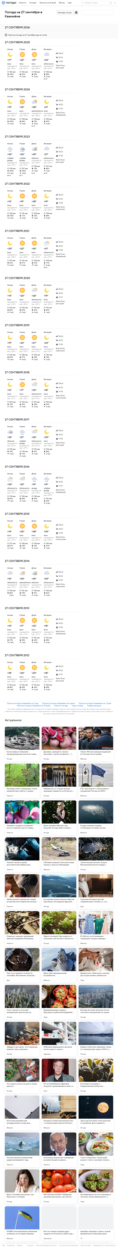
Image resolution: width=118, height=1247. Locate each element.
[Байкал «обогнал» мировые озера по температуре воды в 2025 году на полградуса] (96, 1039)
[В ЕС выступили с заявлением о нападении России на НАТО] (96, 781)
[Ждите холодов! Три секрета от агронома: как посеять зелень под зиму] (59, 928)
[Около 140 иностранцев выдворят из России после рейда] (96, 744)
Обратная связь (85, 1245)
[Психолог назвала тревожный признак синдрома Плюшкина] (22, 928)
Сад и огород (77, 706)
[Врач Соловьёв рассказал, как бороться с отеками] (22, 1186)
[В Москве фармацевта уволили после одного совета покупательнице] (59, 1039)
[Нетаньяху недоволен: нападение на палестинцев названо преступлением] (59, 1150)
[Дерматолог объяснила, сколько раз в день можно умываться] (96, 965)
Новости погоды (61, 706)
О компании (11, 1245)
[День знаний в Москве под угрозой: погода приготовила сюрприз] (59, 817)
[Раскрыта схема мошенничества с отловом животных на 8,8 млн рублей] (59, 1113)
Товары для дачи (94, 706)
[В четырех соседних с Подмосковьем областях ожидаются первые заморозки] (96, 1076)
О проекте (30, 1245)
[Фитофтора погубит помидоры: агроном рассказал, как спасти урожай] (59, 1186)
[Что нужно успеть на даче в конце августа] (22, 1076)
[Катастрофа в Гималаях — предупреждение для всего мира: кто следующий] (22, 744)
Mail (3, 1245)
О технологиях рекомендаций (68, 1245)
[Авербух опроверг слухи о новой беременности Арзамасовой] (96, 1223)
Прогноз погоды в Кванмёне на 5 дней (58, 703)
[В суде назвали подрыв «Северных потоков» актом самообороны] (96, 817)
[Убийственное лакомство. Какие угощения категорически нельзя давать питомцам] (22, 891)
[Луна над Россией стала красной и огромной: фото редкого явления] (96, 1113)
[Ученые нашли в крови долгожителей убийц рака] (22, 854)
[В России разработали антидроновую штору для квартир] (22, 1113)
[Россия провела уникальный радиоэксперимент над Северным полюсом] (22, 1150)
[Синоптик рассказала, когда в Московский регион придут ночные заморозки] (96, 854)
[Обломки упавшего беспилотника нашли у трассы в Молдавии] (59, 854)
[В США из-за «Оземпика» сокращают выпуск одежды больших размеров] (96, 928)
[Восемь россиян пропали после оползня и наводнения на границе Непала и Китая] (96, 1002)
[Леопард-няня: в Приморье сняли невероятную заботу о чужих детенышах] (22, 781)
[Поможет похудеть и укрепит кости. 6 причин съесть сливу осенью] (22, 817)
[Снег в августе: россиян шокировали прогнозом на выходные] (22, 1002)
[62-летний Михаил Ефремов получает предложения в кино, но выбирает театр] (59, 1076)
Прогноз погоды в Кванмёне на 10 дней (33, 706)
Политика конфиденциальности (46, 1245)
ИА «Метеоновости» (109, 1245)
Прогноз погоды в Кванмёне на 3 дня (22, 703)
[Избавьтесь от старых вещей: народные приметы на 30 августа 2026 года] (59, 781)
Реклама (19, 1245)
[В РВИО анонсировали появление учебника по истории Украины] (22, 1223)
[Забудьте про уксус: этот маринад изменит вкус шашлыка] (22, 1039)
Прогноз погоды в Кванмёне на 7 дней (95, 703)
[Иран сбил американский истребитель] (59, 965)
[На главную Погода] (10, 3)
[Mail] (3, 3)
